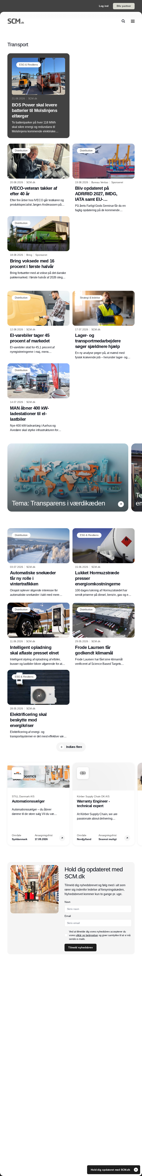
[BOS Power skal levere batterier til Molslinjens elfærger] (38, 95)
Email (68, 915)
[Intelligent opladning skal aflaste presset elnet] (38, 634)
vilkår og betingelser (87, 935)
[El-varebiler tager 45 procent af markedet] (38, 322)
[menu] (133, 21)
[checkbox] (66, 935)
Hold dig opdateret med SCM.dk (111, 1169)
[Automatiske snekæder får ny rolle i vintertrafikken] (38, 562)
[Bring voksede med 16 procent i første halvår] (38, 248)
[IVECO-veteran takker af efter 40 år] (38, 175)
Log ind (104, 5)
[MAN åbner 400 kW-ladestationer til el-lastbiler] (38, 397)
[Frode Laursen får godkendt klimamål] (103, 634)
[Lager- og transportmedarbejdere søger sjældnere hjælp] (103, 325)
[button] (121, 504)
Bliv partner (124, 5)
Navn (67, 901)
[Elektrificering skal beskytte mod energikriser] (38, 704)
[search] (123, 21)
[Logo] (15, 21)
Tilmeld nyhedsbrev (80, 947)
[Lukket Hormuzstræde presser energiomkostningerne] (103, 562)
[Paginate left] (10, 477)
